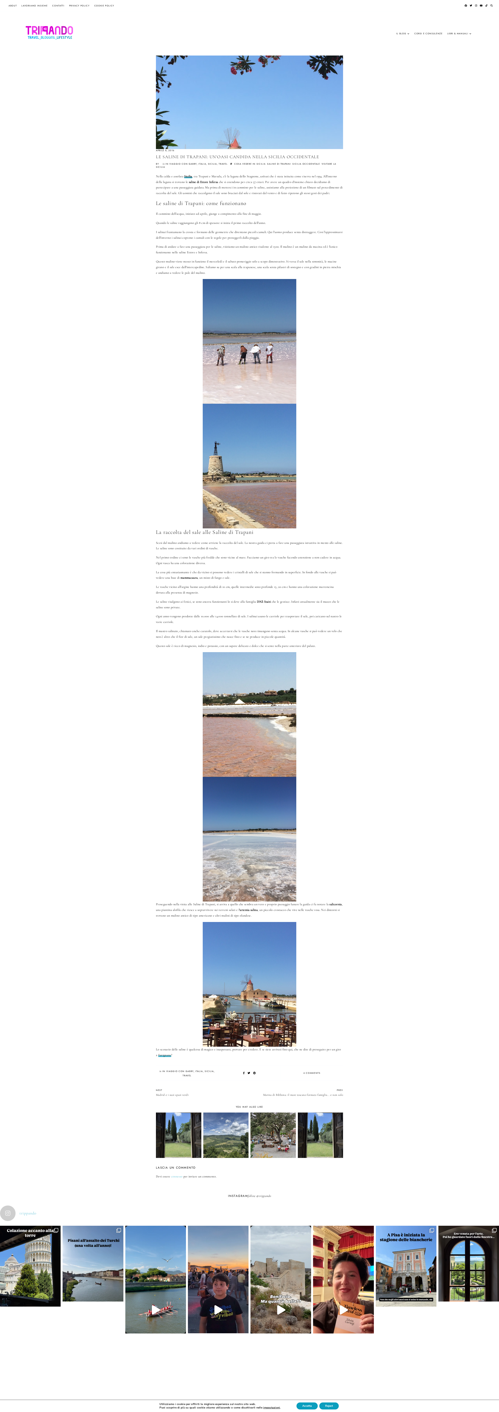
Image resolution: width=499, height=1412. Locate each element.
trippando (265, 1196)
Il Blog (401, 33)
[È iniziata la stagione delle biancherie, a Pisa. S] (406, 1296)
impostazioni (271, 1407)
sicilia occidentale (306, 163)
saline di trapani (279, 163)
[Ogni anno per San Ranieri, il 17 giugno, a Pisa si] (93, 1294)
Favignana (164, 1055)
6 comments (311, 1073)
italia (202, 163)
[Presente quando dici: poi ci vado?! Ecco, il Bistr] (30, 1296)
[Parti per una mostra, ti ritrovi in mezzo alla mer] (468, 1294)
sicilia (212, 163)
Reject (329, 1406)
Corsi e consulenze (428, 33)
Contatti (58, 5)
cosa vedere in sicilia (249, 163)
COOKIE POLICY (104, 5)
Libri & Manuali (457, 33)
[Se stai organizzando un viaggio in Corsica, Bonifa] (280, 1310)
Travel (223, 163)
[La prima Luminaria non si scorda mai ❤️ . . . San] (218, 1310)
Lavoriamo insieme (34, 5)
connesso (177, 1176)
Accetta (307, 1406)
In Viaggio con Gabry (181, 163)
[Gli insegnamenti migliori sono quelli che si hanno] (343, 1310)
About (13, 5)
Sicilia (188, 176)
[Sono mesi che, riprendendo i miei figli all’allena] (155, 1310)
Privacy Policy (79, 5)
